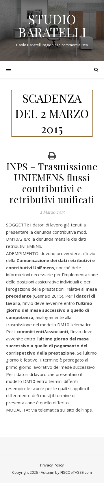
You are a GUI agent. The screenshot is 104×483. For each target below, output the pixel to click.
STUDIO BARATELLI (52, 25)
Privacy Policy (52, 465)
